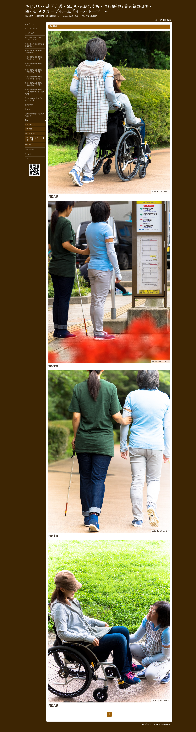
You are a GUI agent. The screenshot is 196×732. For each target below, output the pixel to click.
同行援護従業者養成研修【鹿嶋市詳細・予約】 (33, 84)
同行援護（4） (30, 133)
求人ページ (29, 109)
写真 (26, 120)
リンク (27, 159)
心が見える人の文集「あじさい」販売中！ (34, 99)
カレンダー (29, 154)
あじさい (150, 724)
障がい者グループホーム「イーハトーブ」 (33, 39)
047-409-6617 (164, 20)
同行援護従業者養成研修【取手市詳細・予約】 (33, 78)
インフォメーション (32, 29)
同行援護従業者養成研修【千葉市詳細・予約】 (33, 71)
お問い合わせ (29, 150)
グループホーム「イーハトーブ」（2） (34, 139)
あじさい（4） (30, 124)
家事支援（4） (30, 129)
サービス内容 (29, 33)
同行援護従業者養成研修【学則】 (33, 65)
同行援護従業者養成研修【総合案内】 (33, 52)
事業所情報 (29, 105)
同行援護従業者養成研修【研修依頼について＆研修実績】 (34, 92)
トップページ (29, 24)
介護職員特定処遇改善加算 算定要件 (35, 115)
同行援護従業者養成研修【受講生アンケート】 (33, 58)
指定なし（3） (30, 145)
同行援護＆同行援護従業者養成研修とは (34, 45)
